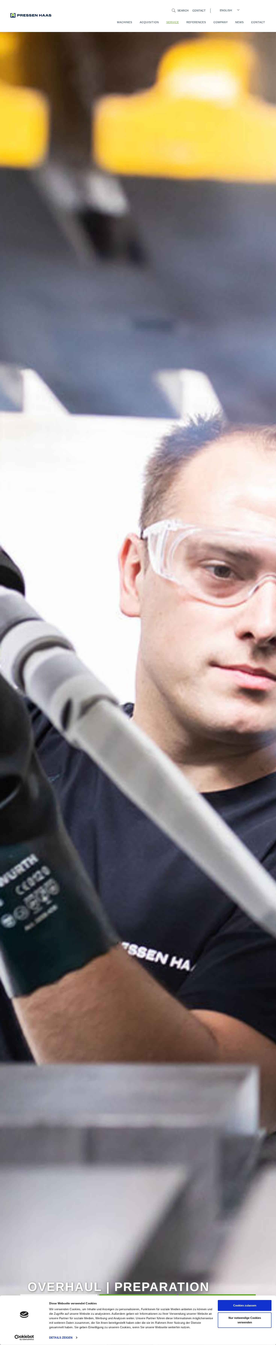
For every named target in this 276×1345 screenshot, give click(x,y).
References (196, 22)
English (226, 10)
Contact (199, 10)
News (239, 22)
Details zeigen (60, 1337)
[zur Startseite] (38, 15)
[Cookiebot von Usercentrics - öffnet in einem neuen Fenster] (24, 1337)
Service (172, 22)
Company (220, 22)
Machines (124, 22)
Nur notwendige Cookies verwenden (244, 1320)
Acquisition (149, 22)
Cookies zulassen (244, 1305)
